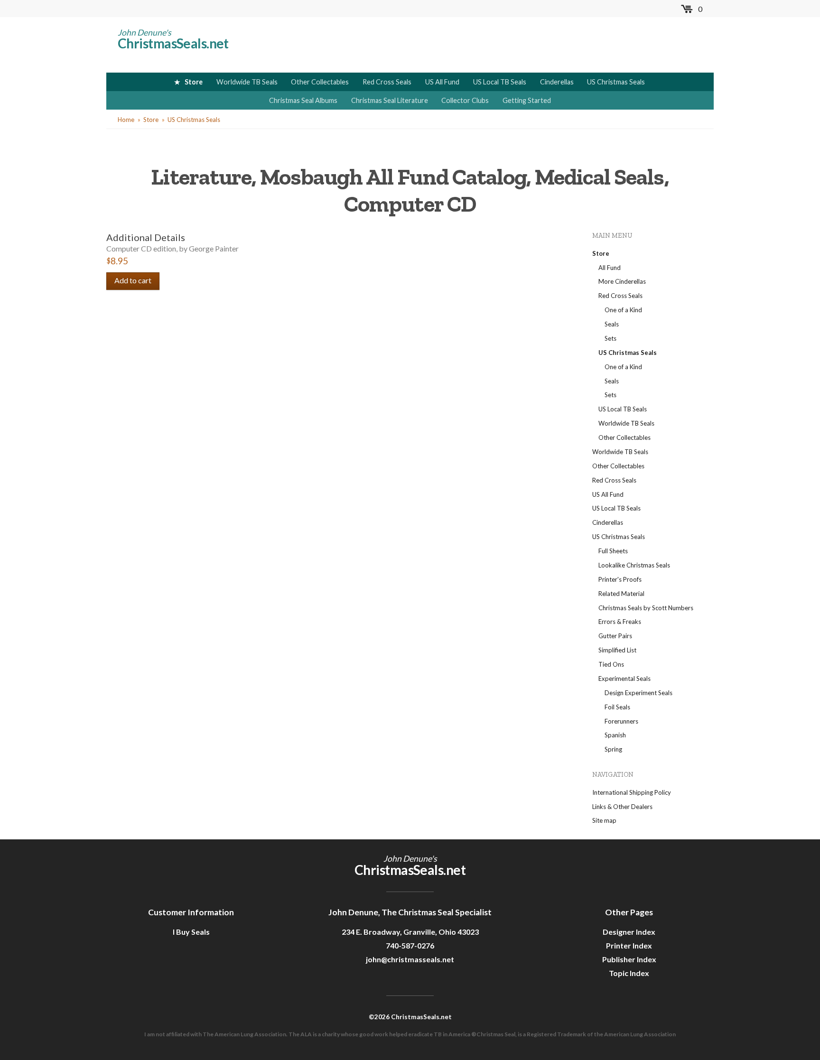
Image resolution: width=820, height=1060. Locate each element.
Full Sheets (613, 551)
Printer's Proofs (620, 579)
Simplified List (617, 650)
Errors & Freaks (619, 621)
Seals (612, 324)
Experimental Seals (624, 678)
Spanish (615, 735)
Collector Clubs (465, 100)
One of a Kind (623, 310)
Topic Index (629, 972)
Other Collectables (320, 82)
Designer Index (629, 931)
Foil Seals (617, 707)
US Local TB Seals (499, 82)
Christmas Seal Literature (389, 100)
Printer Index (629, 945)
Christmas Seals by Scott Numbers (645, 608)
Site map (604, 820)
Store (194, 82)
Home (126, 119)
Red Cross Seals (387, 82)
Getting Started (527, 100)
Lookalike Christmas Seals (634, 565)
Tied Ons (611, 664)
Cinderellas (557, 82)
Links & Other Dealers (622, 806)
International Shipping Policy (631, 792)
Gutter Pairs (615, 636)
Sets (610, 338)
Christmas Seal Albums (303, 100)
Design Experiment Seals (638, 693)
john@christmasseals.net (410, 959)
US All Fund (442, 82)
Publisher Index (629, 959)
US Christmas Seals (616, 82)
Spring (613, 749)
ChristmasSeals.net (173, 43)
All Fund (609, 267)
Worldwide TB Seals (247, 82)
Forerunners (621, 721)
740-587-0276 (410, 945)
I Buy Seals (191, 931)
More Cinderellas (622, 281)
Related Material (621, 593)
